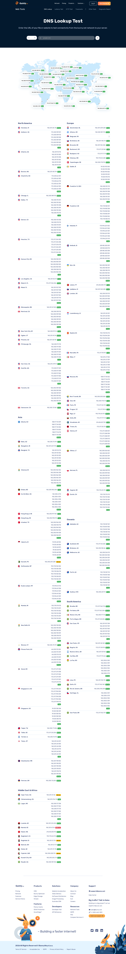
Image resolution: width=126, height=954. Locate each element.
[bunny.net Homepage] (21, 4)
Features (18, 896)
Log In (93, 3)
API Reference (56, 912)
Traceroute (79, 9)
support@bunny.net (97, 891)
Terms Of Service (20, 949)
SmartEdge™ (38, 912)
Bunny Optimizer (39, 894)
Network (57, 3)
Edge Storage (38, 896)
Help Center (92, 895)
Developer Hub (56, 909)
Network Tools (74, 909)
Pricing (64, 3)
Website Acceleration (59, 891)
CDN (35, 891)
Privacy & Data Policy (57, 949)
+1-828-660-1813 (96, 912)
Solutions (81, 3)
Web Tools (20, 9)
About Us (73, 891)
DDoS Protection (39, 909)
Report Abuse (71, 949)
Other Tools (92, 9)
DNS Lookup (48, 9)
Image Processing (58, 899)
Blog (71, 896)
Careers (72, 901)
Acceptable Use (35, 949)
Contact (73, 894)
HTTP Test (69, 9)
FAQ (71, 915)
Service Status (20, 899)
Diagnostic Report (105, 9)
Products (71, 3)
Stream (36, 899)
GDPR (72, 912)
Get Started (104, 3)
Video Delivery (56, 894)
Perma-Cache (38, 907)
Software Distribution (59, 896)
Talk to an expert (96, 916)
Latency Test (59, 9)
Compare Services (76, 917)
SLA (71, 899)
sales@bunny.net (96, 910)
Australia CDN (56, 901)
